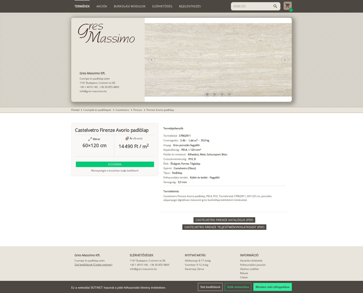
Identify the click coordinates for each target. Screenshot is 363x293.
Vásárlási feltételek (251, 260)
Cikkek (244, 277)
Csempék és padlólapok (97, 110)
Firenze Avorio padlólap (160, 110)
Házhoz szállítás (249, 269)
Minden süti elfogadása (272, 287)
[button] (207, 94)
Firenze (138, 110)
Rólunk (244, 273)
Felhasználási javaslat (253, 265)
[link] (224, 220)
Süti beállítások (210, 287)
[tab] (82, 6)
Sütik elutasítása (238, 287)
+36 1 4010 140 (89, 87)
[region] (181, 287)
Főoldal (75, 110)
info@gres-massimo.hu (93, 91)
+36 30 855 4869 (109, 87)
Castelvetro (123, 110)
